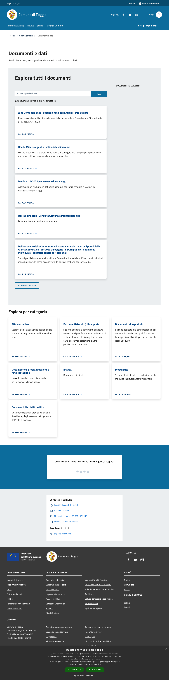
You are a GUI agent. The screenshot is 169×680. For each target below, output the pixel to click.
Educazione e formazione (96, 579)
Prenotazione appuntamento (59, 627)
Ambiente (89, 594)
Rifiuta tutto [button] (95, 669)
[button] (84, 675)
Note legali (90, 636)
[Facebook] (122, 14)
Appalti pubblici (53, 598)
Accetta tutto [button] (74, 670)
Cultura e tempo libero (56, 584)
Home (12, 35)
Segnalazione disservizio (57, 631)
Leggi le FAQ (51, 636)
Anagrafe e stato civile (56, 580)
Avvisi (127, 589)
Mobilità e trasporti (54, 613)
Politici (10, 598)
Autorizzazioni (91, 603)
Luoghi (127, 602)
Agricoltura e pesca (93, 608)
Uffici (9, 589)
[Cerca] (159, 14)
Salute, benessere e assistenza (98, 598)
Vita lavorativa (52, 589)
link (99, 664)
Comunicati (129, 584)
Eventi (127, 607)
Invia (99, 93)
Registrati (132, 3)
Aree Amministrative (16, 584)
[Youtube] (129, 14)
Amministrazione (27, 35)
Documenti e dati (14, 608)
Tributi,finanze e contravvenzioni (99, 589)
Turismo (49, 608)
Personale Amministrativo (18, 603)
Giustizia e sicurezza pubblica (98, 584)
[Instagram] (135, 14)
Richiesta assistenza (55, 641)
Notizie (127, 580)
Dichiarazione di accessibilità (98, 641)
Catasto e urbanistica (55, 603)
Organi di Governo (15, 580)
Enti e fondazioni (14, 594)
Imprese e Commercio (55, 594)
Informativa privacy (93, 631)
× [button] (166, 649)
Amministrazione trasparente (98, 627)
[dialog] (84, 663)
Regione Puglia (13, 3)
